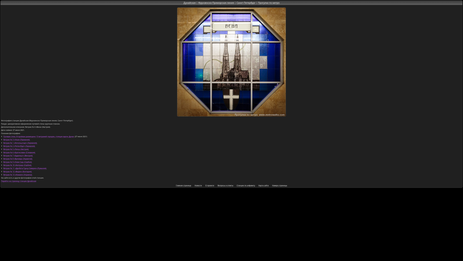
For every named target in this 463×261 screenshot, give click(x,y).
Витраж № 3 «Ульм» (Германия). (16, 139)
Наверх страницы (279, 185)
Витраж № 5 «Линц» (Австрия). (16, 149)
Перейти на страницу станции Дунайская (18, 181)
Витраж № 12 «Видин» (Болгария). (17, 171)
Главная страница (183, 185)
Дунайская (190, 2)
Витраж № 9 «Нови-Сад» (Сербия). (17, 162)
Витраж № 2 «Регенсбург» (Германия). (19, 146)
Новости (198, 185)
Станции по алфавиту (246, 185)
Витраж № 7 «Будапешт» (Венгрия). (18, 155)
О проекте (209, 185)
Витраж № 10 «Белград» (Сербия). (17, 165)
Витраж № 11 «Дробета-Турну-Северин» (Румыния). (25, 168)
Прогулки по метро (268, 2)
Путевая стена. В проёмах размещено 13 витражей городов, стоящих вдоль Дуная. (38, 136)
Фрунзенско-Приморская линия (216, 2)
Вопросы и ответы (225, 185)
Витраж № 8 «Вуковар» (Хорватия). (18, 159)
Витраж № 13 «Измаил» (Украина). (17, 175)
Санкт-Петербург (246, 2)
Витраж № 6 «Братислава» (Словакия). (19, 152)
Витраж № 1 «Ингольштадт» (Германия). (20, 143)
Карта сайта (264, 185)
